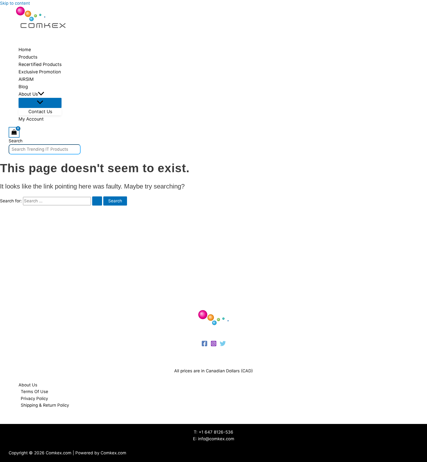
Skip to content (15, 3)
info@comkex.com (216, 438)
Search (15, 140)
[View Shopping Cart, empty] (14, 132)
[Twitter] (223, 345)
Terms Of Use (34, 391)
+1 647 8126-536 (216, 432)
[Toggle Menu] (40, 102)
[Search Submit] (97, 201)
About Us (28, 384)
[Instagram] (214, 345)
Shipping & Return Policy (45, 405)
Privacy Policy (34, 398)
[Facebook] (204, 345)
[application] (41, 94)
